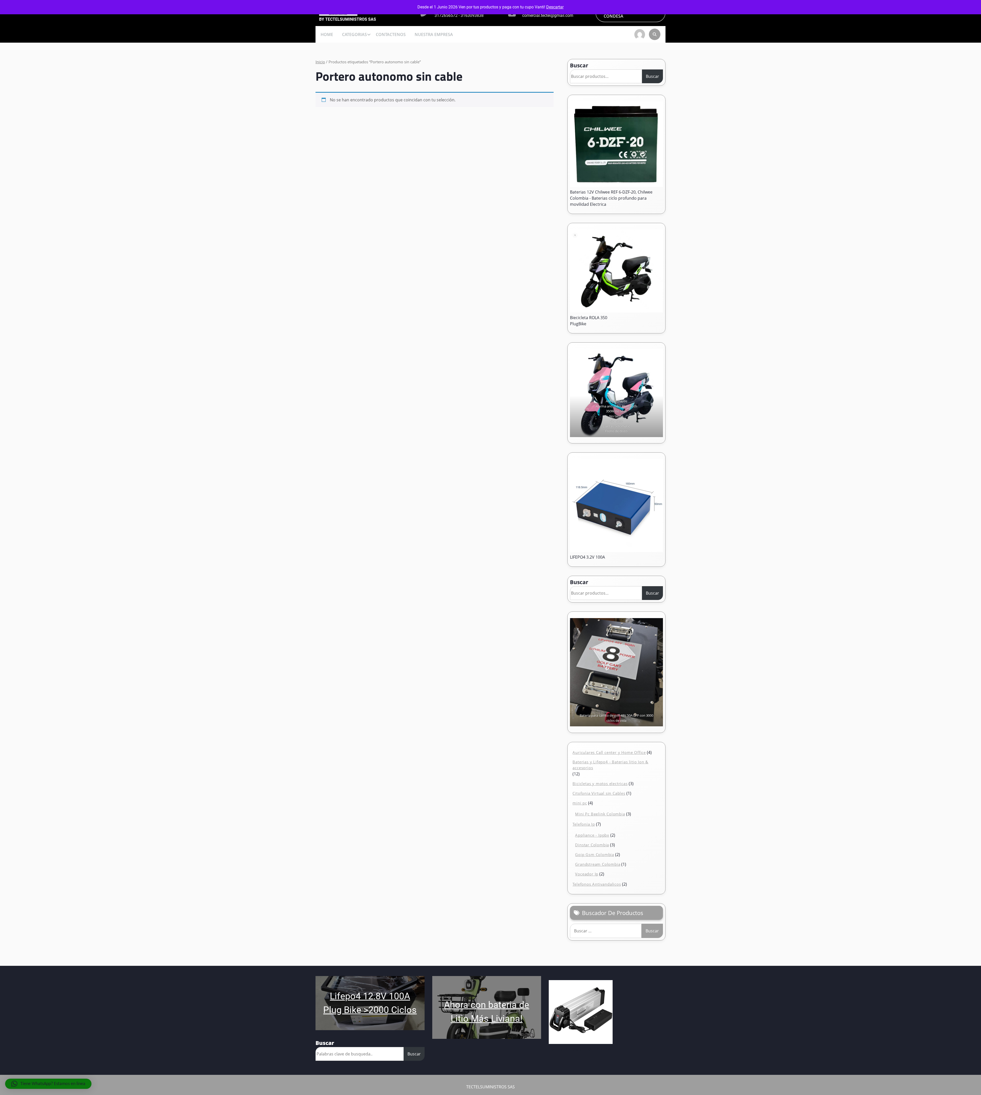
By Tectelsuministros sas (347, 19)
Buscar (579, 65)
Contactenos (391, 34)
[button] (48, 1084)
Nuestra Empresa (434, 34)
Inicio (320, 61)
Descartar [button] (555, 7)
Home (327, 34)
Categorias (354, 34)
